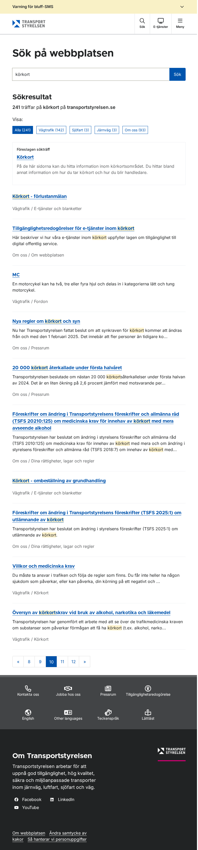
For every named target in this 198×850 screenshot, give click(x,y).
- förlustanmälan (39, 196)
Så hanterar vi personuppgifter (57, 839)
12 (73, 661)
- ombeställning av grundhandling (59, 481)
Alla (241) (23, 130)
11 (62, 661)
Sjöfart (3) (80, 130)
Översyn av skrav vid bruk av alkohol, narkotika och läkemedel (91, 613)
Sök (177, 74)
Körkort (25, 157)
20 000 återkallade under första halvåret (67, 368)
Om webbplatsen (28, 833)
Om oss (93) (135, 130)
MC (16, 275)
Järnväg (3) (107, 130)
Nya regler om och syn (46, 321)
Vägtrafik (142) (51, 130)
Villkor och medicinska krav (43, 566)
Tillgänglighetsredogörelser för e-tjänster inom (73, 228)
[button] (142, 24)
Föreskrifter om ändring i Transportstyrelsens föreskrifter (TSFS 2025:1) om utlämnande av (96, 516)
